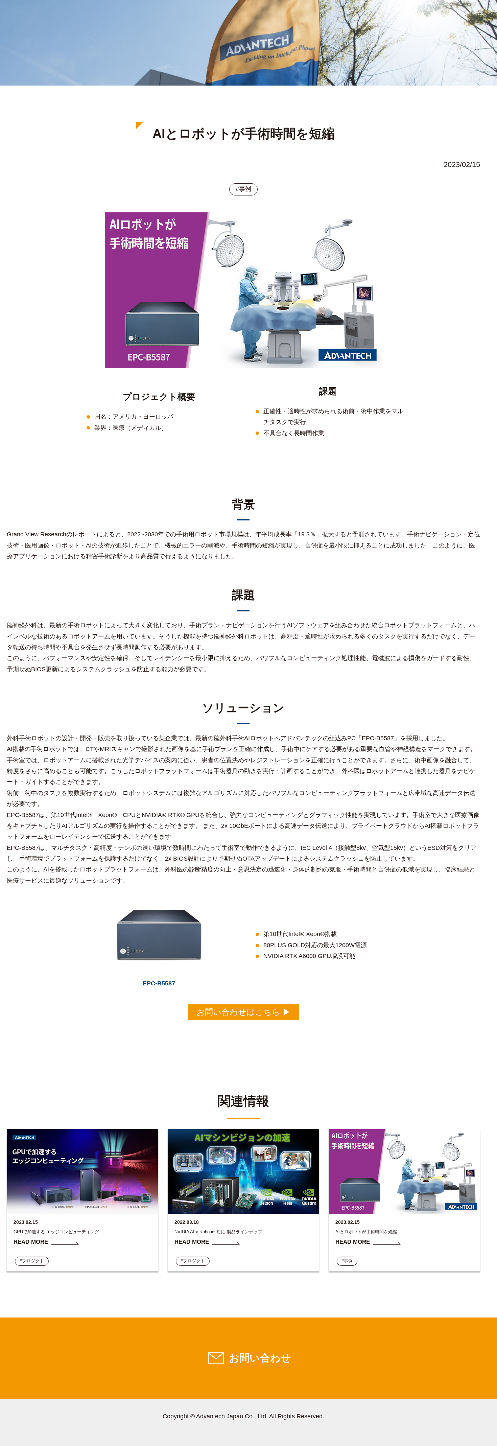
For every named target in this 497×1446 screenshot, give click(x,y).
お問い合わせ (260, 1357)
